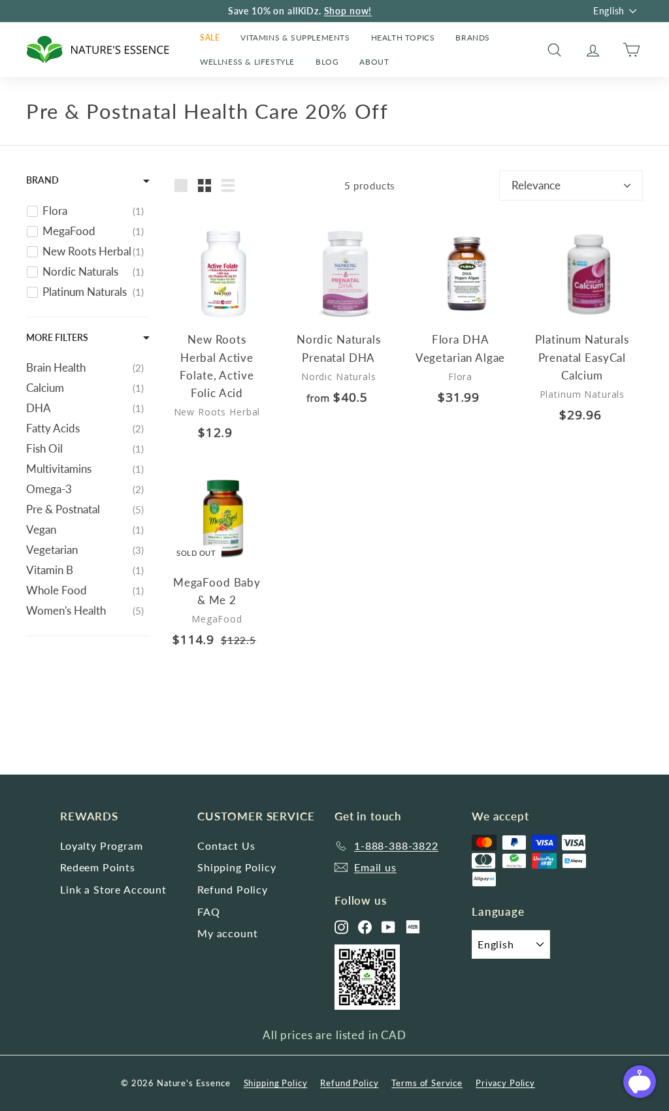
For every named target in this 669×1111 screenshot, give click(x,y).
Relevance (536, 185)
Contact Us (226, 845)
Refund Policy (232, 889)
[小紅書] (413, 927)
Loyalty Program (101, 845)
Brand (42, 179)
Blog (327, 62)
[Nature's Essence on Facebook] (365, 927)
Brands (472, 37)
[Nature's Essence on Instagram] (341, 927)
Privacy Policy (505, 1083)
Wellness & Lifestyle (247, 62)
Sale (210, 37)
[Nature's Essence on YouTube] (388, 927)
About (374, 62)
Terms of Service (427, 1083)
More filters (57, 337)
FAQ (208, 911)
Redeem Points (97, 867)
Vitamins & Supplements (295, 37)
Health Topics (403, 37)
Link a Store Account (113, 889)
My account (227, 933)
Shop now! (348, 10)
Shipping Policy (236, 867)
